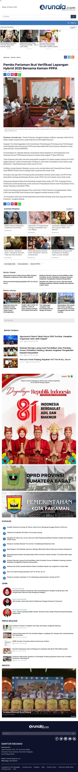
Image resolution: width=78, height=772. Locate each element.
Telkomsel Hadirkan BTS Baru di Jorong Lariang (24, 532)
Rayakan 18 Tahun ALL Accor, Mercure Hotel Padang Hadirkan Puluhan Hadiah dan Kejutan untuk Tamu (57, 283)
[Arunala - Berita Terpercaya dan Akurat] (57, 7)
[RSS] (73, 57)
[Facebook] (65, 57)
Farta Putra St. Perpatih (19, 610)
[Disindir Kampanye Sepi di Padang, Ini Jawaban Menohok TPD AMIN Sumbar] (7, 651)
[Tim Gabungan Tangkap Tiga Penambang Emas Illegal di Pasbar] (48, 298)
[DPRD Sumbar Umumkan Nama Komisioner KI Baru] (7, 643)
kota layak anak (9, 264)
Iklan (43, 767)
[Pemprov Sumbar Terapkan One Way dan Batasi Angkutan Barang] (7, 627)
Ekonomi (22, 362)
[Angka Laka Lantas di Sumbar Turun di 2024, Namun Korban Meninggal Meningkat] (30, 298)
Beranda (6, 57)
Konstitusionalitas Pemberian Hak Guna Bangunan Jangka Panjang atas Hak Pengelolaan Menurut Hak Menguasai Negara (40, 591)
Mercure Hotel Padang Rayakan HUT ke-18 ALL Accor (45, 359)
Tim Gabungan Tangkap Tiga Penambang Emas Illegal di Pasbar (46, 307)
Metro (19, 57)
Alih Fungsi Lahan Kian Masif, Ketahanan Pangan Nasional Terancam (37, 601)
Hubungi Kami (6, 769)
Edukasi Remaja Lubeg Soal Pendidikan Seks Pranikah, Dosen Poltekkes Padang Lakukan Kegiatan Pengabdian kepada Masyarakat (56, 277)
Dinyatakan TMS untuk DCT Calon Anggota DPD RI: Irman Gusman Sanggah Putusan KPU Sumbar (66, 308)
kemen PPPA (35, 264)
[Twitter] (69, 57)
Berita (13, 57)
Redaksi (36, 767)
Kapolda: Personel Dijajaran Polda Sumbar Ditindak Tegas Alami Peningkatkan (10, 308)
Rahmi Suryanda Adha (19, 599)
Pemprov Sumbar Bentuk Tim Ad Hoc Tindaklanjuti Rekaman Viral (31, 544)
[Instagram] (12, 74)
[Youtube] (70, 739)
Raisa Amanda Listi (18, 588)
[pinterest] (16, 74)
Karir (14, 769)
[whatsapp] (19, 74)
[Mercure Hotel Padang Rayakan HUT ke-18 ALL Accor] (10, 363)
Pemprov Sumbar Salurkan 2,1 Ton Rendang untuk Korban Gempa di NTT (33, 577)
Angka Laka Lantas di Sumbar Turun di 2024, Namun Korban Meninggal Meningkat (30, 307)
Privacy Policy (51, 767)
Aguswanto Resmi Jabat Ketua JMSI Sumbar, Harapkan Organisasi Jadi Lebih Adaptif (20, 276)
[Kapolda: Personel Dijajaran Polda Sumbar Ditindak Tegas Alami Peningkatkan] (12, 298)
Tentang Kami (27, 767)
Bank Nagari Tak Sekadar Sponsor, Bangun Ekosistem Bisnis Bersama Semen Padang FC (39, 549)
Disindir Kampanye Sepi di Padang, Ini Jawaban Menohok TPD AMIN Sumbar (40, 649)
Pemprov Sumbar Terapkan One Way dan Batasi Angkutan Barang (36, 626)
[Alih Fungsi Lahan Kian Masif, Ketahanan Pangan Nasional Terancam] (7, 602)
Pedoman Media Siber (66, 767)
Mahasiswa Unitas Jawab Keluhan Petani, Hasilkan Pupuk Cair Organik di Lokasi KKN (37, 566)
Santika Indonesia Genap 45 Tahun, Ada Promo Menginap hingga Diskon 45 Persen (37, 527)
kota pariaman (23, 264)
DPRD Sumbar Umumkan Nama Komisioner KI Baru (30, 641)
